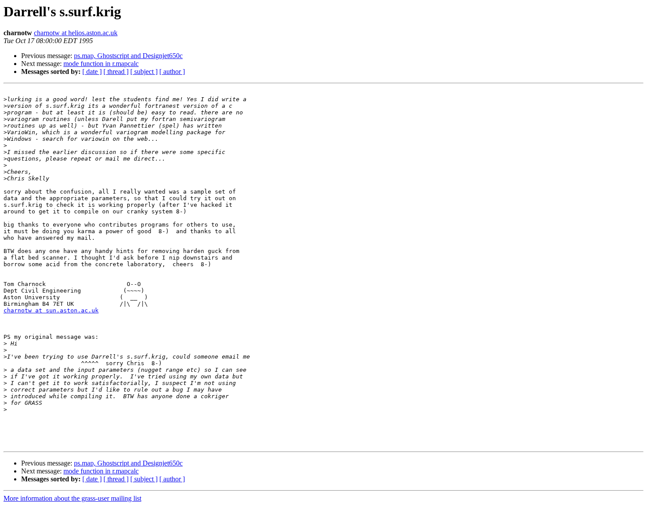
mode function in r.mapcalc (101, 63)
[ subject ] (144, 71)
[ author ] (172, 71)
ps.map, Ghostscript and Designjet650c (128, 55)
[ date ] (92, 71)
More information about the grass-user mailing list (72, 498)
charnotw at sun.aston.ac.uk (51, 310)
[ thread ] (116, 71)
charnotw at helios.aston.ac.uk (76, 33)
